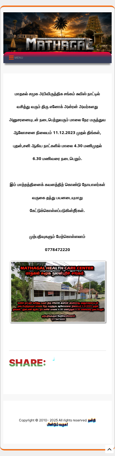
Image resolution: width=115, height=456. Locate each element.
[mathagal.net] (57, 49)
